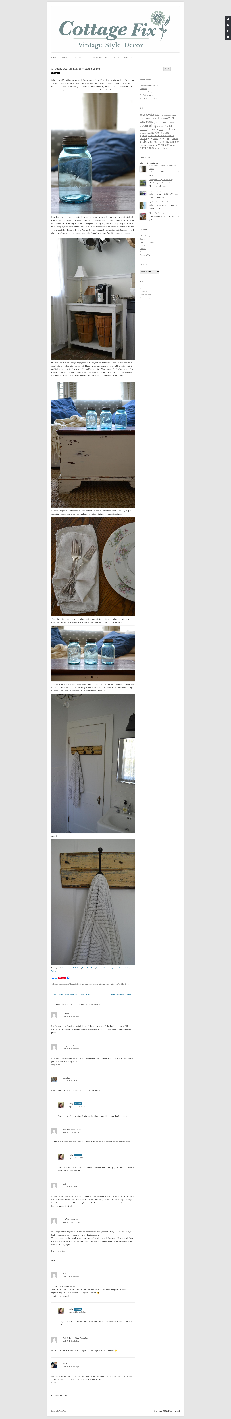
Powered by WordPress (58, 1411)
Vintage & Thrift (75, 984)
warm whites (147, 147)
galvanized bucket (145, 133)
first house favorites (122, 57)
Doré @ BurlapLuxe (71, 1219)
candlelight (172, 115)
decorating (148, 125)
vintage (112, 984)
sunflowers (143, 89)
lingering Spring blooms (158, 191)
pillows (163, 138)
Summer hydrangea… (147, 92)
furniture (169, 129)
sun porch (144, 145)
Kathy (65, 1274)
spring (165, 141)
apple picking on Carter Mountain (161, 202)
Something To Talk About (71, 968)
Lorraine (66, 1078)
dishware (160, 126)
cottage (151, 121)
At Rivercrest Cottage (72, 1129)
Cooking (143, 239)
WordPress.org (145, 298)
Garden (142, 245)
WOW (53, 971)
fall (171, 125)
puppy (170, 139)
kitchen (101, 984)
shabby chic (148, 141)
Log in (142, 288)
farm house (143, 130)
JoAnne (66, 1014)
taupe (151, 145)
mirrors (143, 138)
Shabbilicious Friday (121, 968)
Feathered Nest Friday (104, 968)
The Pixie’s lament (146, 95)
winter (157, 148)
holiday (165, 132)
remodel (175, 139)
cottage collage (99, 57)
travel (155, 145)
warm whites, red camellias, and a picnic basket (70, 994)
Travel (142, 252)
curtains (166, 122)
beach (166, 115)
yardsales (163, 148)
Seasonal (143, 249)
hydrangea (145, 135)
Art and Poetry (145, 236)
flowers (152, 129)
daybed (172, 122)
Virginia (171, 145)
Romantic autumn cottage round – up (153, 85)
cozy (160, 122)
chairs (153, 118)
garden (156, 132)
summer (174, 141)
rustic (107, 984)
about (65, 57)
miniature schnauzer (164, 135)
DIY (166, 125)
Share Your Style (88, 968)
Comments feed (145, 295)
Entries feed (144, 291)
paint (149, 138)
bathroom (159, 115)
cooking (143, 122)
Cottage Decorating (147, 242)
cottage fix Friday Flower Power (160, 180)
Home (53, 57)
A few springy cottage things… (151, 98)
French (161, 130)
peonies (155, 139)
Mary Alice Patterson (71, 1046)
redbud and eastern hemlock (123, 994)
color (170, 118)
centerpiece (145, 118)
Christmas (162, 118)
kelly (65, 1184)
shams (158, 142)
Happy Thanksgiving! (157, 213)
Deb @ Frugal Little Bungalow (75, 1338)
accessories (94, 984)
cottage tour (80, 57)
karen (65, 1364)
